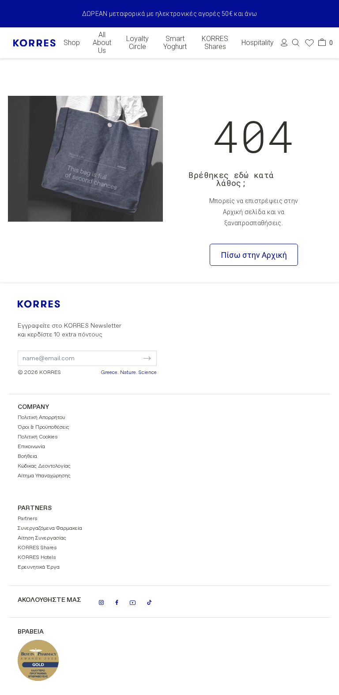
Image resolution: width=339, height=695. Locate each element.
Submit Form (110, 352)
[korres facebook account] (116, 602)
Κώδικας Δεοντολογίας (44, 466)
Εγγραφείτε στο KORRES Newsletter (69, 330)
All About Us (102, 43)
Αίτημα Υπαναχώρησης (44, 476)
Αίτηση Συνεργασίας (42, 538)
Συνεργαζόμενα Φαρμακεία (50, 528)
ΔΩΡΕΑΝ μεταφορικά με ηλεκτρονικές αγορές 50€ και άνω (169, 13)
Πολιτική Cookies (38, 437)
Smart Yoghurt (175, 43)
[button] (295, 42)
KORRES (51, 304)
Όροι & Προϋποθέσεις (43, 427)
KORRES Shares (215, 43)
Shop (72, 43)
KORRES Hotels (37, 557)
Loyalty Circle (137, 43)
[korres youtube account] (133, 603)
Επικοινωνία (31, 446)
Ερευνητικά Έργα (39, 567)
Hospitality (257, 43)
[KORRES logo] (34, 43)
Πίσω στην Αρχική (254, 255)
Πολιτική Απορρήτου (41, 417)
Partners (28, 518)
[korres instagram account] (101, 602)
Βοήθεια (27, 456)
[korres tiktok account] (149, 602)
